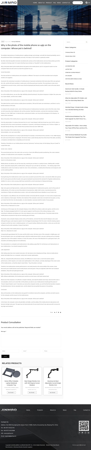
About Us (53, 410)
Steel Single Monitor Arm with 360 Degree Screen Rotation (32, 383)
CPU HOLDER (68, 75)
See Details (11, 392)
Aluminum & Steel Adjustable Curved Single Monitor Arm (53, 383)
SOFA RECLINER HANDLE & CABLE (73, 79)
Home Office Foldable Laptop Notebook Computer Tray (11, 383)
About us (41, 3)
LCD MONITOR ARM (70, 66)
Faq (75, 410)
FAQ (54, 3)
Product (49, 3)
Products (40, 410)
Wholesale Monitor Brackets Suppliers (22, 447)
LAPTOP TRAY (68, 69)
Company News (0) (70, 52)
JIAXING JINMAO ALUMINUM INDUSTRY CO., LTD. (23, 445)
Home (35, 3)
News (59, 3)
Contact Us (66, 3)
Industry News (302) (70, 56)
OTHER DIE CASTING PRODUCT (72, 72)
